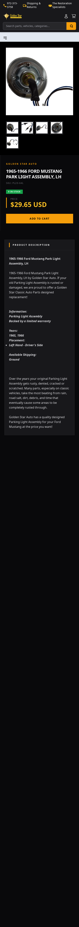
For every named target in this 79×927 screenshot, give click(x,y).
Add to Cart (39, 218)
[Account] (66, 16)
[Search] (71, 26)
